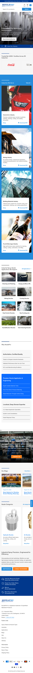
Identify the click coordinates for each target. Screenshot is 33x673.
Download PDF (24, 122)
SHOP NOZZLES (7, 569)
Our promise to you (9, 593)
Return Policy (5, 650)
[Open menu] (30, 5)
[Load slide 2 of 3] (16, 42)
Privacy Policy (5, 647)
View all (28, 83)
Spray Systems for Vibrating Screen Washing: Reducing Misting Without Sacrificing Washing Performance (11, 494)
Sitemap (4, 640)
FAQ (3, 635)
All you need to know (10, 588)
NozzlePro (14, 671)
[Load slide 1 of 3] (15, 42)
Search (26, 9)
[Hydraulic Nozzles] (11, 520)
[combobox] (16, 9)
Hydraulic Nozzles (8, 535)
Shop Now (6, 543)
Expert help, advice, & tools (11, 580)
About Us (4, 638)
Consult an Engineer (21, 569)
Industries (4, 627)
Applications (5, 630)
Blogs (3, 632)
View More (27, 471)
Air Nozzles (27, 535)
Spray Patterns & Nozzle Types (9, 624)
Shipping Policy (5, 652)
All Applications (26, 268)
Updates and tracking (10, 584)
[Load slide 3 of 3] (17, 42)
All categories (26, 504)
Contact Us (16, 456)
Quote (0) (31, 503)
